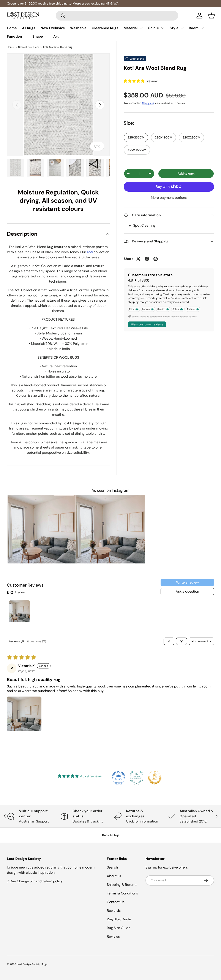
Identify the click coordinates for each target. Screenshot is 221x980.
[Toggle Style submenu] (182, 27)
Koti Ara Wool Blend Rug (57, 47)
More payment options (169, 197)
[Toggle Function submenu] (25, 36)
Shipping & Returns (122, 884)
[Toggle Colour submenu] (162, 27)
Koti (90, 252)
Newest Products (28, 47)
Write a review (187, 582)
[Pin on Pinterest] (155, 259)
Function (14, 36)
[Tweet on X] (138, 259)
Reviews (113, 936)
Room (194, 28)
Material (130, 28)
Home (12, 28)
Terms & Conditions (122, 893)
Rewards (114, 910)
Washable (78, 28)
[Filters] (181, 641)
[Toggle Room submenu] (202, 27)
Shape (37, 36)
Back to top (110, 835)
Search (112, 867)
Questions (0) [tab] (36, 641)
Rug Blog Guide (119, 919)
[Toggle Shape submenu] (46, 36)
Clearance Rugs (105, 28)
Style (174, 28)
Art (56, 36)
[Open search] (169, 641)
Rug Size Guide (118, 928)
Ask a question (187, 591)
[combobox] (117, 16)
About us (114, 876)
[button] (211, 15)
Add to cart (186, 173)
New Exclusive (53, 28)
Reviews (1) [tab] (16, 641)
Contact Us (116, 902)
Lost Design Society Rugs (32, 964)
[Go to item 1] (19, 611)
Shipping (148, 103)
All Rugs (28, 28)
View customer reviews (147, 324)
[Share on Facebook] (147, 259)
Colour (153, 28)
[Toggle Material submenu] (141, 27)
